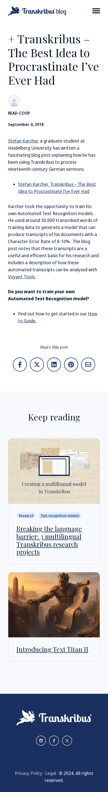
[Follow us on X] (67, 741)
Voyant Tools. (22, 277)
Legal (50, 773)
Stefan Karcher (23, 141)
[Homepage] (37, 11)
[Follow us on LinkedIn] (41, 741)
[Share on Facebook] (20, 364)
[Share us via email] (88, 364)
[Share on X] (37, 364)
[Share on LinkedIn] (54, 364)
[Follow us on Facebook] (54, 741)
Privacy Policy (28, 773)
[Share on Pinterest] (71, 364)
